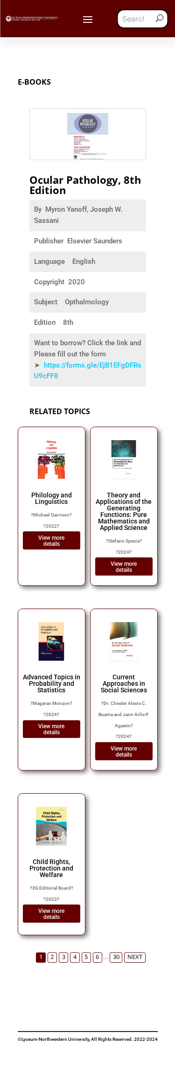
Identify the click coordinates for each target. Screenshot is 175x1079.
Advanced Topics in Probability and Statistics (51, 683)
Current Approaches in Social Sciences (124, 683)
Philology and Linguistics (51, 498)
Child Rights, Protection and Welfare (51, 868)
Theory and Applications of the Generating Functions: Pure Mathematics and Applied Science (124, 511)
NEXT (134, 957)
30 (116, 957)
